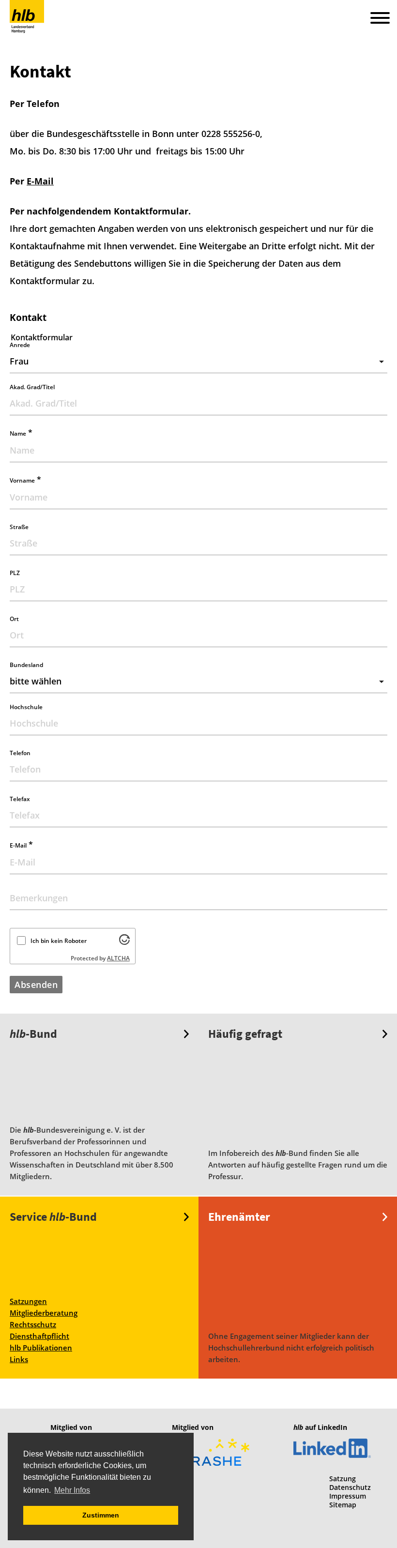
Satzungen (28, 1301)
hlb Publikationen (41, 1347)
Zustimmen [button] (100, 1515)
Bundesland (26, 665)
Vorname (25, 480)
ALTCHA (118, 958)
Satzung (342, 1478)
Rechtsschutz (33, 1324)
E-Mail (40, 181)
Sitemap (342, 1504)
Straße (19, 527)
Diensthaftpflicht (39, 1336)
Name (21, 433)
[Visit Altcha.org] (124, 942)
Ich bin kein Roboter (59, 941)
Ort (14, 619)
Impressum (347, 1496)
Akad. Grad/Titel (32, 387)
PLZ (15, 573)
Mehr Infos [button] (72, 1490)
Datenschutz (350, 1487)
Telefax (20, 799)
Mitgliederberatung (43, 1313)
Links (19, 1359)
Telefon (20, 753)
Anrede (20, 345)
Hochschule (26, 707)
